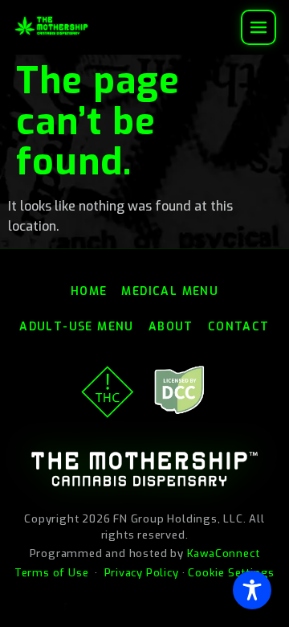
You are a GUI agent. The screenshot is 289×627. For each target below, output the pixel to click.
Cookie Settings (231, 573)
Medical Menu (169, 291)
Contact (239, 326)
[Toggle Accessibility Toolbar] (252, 590)
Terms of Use (51, 573)
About (171, 326)
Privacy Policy (141, 573)
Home (89, 291)
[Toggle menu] (258, 27)
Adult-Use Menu (76, 326)
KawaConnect (223, 553)
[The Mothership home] (51, 25)
